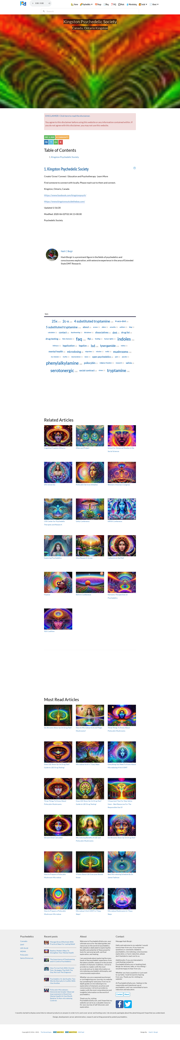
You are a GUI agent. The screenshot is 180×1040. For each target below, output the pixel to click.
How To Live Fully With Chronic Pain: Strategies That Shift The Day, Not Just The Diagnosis (62, 970)
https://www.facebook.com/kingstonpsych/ (65, 195)
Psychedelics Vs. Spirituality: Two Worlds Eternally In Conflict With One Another (62, 981)
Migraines (89, 351)
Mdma (124, 346)
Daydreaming (76, 332)
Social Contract (88, 370)
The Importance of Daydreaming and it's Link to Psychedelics (62, 960)
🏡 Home (74, 4)
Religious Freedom (107, 363)
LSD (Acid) (24, 948)
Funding (98, 339)
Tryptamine (118, 370)
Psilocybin (91, 362)
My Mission (56, 357)
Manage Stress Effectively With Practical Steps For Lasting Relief (62, 943)
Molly (108, 351)
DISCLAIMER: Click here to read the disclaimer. (67, 116)
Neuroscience (77, 357)
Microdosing (75, 351)
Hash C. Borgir (67, 251)
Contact (64, 332)
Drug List (126, 332)
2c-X (67, 321)
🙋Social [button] (143, 4)
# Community (62, 137)
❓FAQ (113, 4)
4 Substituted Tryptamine (93, 321)
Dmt (116, 332)
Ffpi (90, 338)
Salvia (130, 363)
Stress (102, 370)
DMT (22, 945)
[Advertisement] (90, 293)
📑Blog (106, 4)
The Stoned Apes (46, 1032)
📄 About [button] (154, 4)
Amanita (114, 327)
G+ (55, 142)
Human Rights (110, 339)
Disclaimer (88, 332)
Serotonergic (64, 370)
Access (96, 327)
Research (120, 363)
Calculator (52, 332)
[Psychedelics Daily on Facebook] (120, 1004)
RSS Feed (81, 1032)
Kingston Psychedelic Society (65, 157)
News (87, 357)
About (87, 327)
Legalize (84, 345)
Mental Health (57, 351)
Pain (117, 357)
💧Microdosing (131, 4)
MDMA (23, 951)
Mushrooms (122, 351)
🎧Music (121, 4)
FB (46, 142)
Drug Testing (53, 338)
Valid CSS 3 (58, 1032)
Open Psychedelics (102, 356)
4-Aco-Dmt (121, 321)
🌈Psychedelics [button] (86, 4)
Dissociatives (103, 332)
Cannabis (23, 941)
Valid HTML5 (71, 1032)
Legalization (70, 345)
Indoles (125, 338)
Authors (123, 327)
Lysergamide (109, 345)
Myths (66, 357)
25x (56, 321)
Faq (81, 338)
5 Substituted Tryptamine (63, 327)
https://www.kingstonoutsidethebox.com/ (64, 201)
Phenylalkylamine (64, 362)
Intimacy (57, 346)
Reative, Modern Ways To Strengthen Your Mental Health (62, 952)
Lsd (94, 346)
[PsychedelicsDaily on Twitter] (128, 1004)
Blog (131, 327)
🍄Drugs (98, 4)
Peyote (125, 357)
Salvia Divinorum (26, 958)
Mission (99, 351)
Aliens (105, 327)
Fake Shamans (68, 339)
